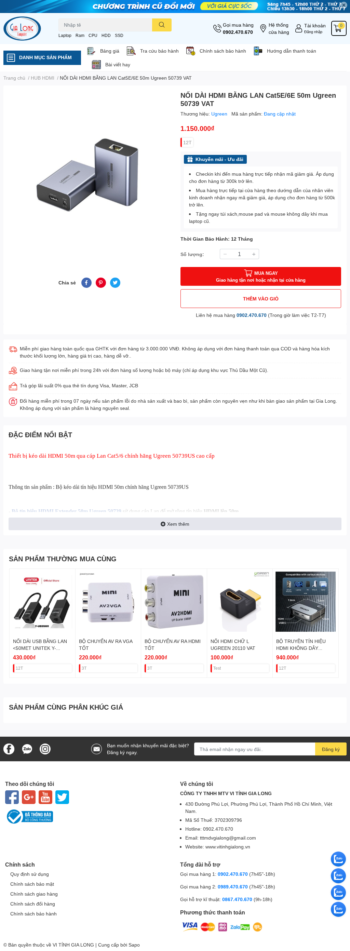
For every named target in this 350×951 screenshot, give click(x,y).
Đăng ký (331, 749)
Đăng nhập (313, 31)
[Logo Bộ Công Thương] (87, 816)
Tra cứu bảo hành (159, 51)
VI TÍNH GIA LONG (73, 945)
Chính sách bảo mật (32, 884)
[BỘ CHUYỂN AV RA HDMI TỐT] (174, 602)
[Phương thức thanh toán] (222, 926)
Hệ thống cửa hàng (279, 28)
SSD (119, 35)
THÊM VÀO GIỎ (261, 299)
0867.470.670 (238, 899)
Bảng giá (109, 51)
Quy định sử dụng (29, 874)
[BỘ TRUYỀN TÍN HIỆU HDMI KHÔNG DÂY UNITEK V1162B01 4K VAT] (305, 602)
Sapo (134, 945)
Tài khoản (315, 25)
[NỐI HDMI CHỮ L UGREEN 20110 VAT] (240, 602)
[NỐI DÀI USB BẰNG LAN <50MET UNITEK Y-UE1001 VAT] (42, 602)
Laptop (64, 35)
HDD (106, 35)
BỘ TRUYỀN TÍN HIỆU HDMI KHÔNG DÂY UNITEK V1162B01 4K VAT (305, 647)
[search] (162, 24)
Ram (80, 35)
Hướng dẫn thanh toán (291, 51)
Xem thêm (178, 524)
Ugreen (220, 114)
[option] (89, 173)
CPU (93, 35)
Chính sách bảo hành (223, 51)
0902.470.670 (238, 32)
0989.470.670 (233, 886)
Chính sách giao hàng (34, 894)
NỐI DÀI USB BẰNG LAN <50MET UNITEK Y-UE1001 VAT (40, 647)
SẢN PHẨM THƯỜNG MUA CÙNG (63, 558)
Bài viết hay (117, 64)
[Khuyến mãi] (175, 6)
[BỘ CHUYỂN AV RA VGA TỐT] (108, 602)
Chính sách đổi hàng (32, 904)
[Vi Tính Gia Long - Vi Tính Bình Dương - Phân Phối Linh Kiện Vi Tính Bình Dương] (29, 28)
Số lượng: (192, 254)
